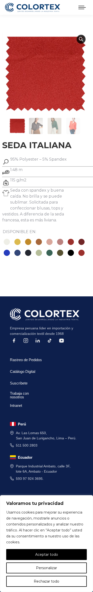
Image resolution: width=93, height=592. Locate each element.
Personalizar (46, 568)
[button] (81, 39)
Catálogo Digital (22, 371)
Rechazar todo (46, 581)
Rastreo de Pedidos (26, 360)
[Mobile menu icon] (82, 7)
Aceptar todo (46, 554)
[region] (46, 543)
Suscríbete (19, 383)
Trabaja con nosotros (19, 394)
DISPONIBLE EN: (19, 231)
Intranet (16, 405)
